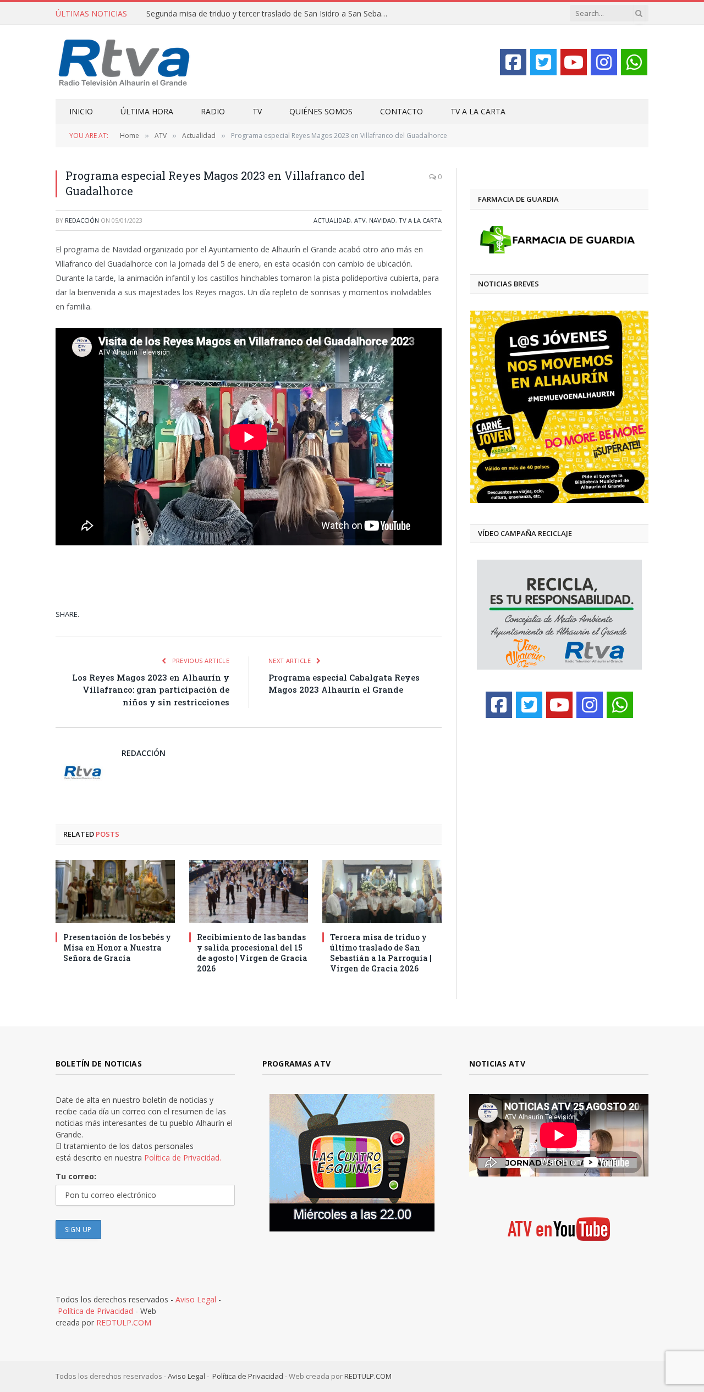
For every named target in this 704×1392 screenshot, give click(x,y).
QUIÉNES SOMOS (321, 111)
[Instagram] (604, 62)
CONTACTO (401, 111)
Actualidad (332, 220)
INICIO (81, 111)
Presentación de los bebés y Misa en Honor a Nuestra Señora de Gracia (117, 947)
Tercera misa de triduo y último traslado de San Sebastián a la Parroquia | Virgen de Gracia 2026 (381, 953)
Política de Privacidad (95, 1311)
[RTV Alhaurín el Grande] (124, 62)
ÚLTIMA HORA (146, 111)
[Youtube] (573, 62)
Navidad (382, 220)
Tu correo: (76, 1176)
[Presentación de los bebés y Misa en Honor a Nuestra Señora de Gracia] (115, 891)
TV (257, 111)
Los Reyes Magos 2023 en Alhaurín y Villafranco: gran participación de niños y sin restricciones (150, 690)
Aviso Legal (195, 1299)
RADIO (213, 111)
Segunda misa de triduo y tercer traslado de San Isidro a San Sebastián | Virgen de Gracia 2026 (270, 14)
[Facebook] (513, 62)
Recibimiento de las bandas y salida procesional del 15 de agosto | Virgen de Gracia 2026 (252, 953)
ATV (360, 220)
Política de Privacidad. (182, 1157)
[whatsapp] (634, 62)
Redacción (82, 220)
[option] (559, 407)
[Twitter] (543, 62)
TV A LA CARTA (477, 111)
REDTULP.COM (123, 1322)
